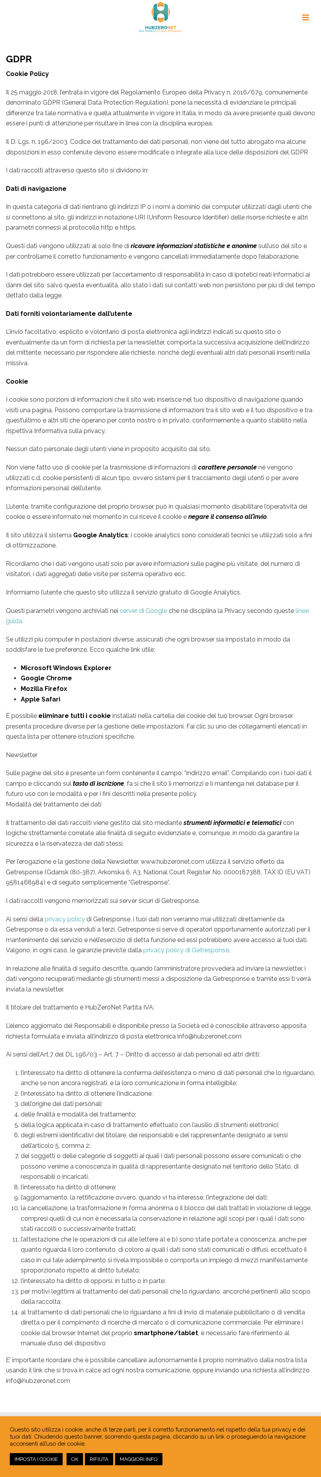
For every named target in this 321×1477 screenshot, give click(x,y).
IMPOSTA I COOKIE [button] (36, 1459)
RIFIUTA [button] (99, 1459)
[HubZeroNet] (160, 17)
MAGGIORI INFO (139, 1459)
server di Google (143, 610)
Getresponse (210, 950)
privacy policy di (167, 950)
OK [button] (74, 1459)
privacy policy (65, 919)
